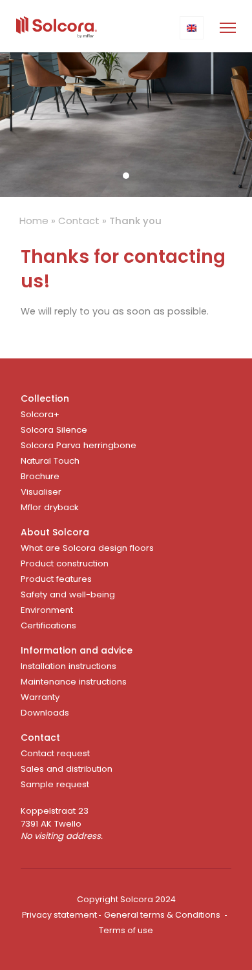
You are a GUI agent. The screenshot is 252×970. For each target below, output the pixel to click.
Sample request (55, 784)
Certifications (48, 625)
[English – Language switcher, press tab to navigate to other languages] (192, 27)
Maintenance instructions (74, 682)
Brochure (40, 476)
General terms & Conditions (162, 914)
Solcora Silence (54, 430)
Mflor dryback (50, 507)
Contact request (55, 753)
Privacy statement (59, 914)
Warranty (40, 697)
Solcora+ (40, 414)
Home (33, 220)
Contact (79, 220)
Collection (45, 398)
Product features (56, 579)
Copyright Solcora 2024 (126, 899)
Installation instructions (68, 666)
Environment (47, 610)
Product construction (65, 563)
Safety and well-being (68, 594)
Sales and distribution (66, 769)
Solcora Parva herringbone (78, 445)
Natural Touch (50, 461)
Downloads (45, 713)
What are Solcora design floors (87, 548)
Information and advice (76, 650)
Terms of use (126, 930)
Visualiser (41, 492)
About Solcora (55, 532)
